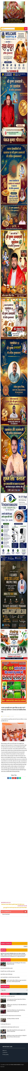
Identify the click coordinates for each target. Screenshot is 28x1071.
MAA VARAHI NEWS (15, 1064)
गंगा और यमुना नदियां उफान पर (6, 1024)
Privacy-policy (5, 1054)
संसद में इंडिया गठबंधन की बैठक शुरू (6, 974)
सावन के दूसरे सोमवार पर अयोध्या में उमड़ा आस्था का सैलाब (10, 977)
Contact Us (5, 1052)
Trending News (5, 994)
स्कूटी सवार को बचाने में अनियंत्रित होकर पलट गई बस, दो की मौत (13, 953)
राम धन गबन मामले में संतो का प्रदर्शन (7, 968)
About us (4, 1050)
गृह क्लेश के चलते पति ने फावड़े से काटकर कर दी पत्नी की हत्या (11, 1015)
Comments (23, 993)
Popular (14, 993)
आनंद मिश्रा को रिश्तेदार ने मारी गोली (13, 1018)
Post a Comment (6, 914)
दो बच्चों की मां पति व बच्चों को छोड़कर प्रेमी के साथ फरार (10, 1027)
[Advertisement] (14, 840)
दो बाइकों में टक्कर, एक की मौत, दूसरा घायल (8, 971)
